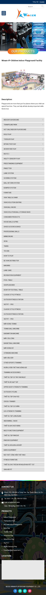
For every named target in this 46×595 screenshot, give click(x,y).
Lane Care (8, 270)
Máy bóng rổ (9, 348)
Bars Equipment (10, 450)
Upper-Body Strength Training (16, 387)
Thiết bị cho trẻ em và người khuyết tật (19, 464)
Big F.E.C (6, 154)
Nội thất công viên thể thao (14, 455)
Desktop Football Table (13, 290)
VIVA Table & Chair (11, 197)
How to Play (8, 256)
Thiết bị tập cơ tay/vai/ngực (15, 377)
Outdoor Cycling (10, 392)
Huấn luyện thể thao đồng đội (15, 367)
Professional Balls (11, 231)
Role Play (7, 134)
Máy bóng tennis (10, 324)
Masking (7, 265)
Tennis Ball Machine (11, 329)
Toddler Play (9, 139)
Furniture (7, 193)
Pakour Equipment (11, 440)
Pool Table (8, 280)
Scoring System (10, 178)
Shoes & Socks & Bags (12, 227)
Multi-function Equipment (14, 430)
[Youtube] (30, 591)
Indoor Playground (11, 120)
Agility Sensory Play (12, 159)
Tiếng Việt (35, 2)
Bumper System (10, 188)
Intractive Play (10, 144)
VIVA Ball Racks (10, 207)
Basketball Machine (12, 343)
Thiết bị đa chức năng (12, 426)
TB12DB (6, 251)
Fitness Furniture (11, 460)
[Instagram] (20, 591)
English (42, 2)
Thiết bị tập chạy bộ (11, 396)
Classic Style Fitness (12, 295)
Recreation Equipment (12, 275)
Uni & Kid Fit (8, 469)
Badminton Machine (11, 333)
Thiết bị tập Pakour (11, 435)
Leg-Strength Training (12, 411)
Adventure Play (10, 149)
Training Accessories (12, 372)
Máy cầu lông (9, 338)
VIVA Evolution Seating (13, 202)
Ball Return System (12, 183)
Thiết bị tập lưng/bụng (12, 416)
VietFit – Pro (8, 304)
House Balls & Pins (11, 222)
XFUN (5, 241)
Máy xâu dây (8, 358)
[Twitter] (25, 591)
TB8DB (6, 246)
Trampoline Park (10, 125)
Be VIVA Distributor (11, 261)
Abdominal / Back (10, 421)
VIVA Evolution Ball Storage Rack (17, 212)
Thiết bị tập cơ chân (11, 406)
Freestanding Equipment (13, 163)
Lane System (9, 173)
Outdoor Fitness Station (13, 299)
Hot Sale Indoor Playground (15, 129)
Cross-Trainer (9, 401)
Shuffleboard (9, 285)
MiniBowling (8, 236)
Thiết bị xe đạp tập (11, 382)
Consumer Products (12, 217)
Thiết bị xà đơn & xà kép (13, 445)
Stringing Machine (11, 353)
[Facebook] (15, 591)
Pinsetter (8, 168)
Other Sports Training (13, 363)
